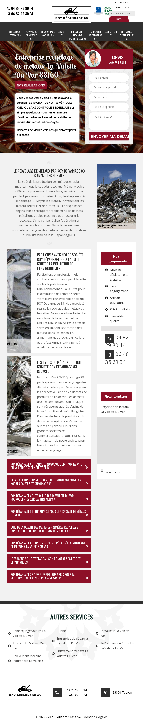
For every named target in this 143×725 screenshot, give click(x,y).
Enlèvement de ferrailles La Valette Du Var (117, 645)
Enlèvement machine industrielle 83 (77, 35)
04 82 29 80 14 (21, 8)
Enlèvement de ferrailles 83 (127, 35)
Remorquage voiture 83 (48, 34)
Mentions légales (95, 717)
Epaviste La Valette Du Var (28, 645)
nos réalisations (31, 85)
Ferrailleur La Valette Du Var (117, 633)
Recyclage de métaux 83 (31, 35)
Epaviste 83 (62, 34)
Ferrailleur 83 (111, 34)
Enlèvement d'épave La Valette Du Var (72, 653)
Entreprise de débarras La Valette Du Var (72, 640)
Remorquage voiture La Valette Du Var (29, 633)
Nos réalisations (118, 21)
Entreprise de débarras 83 (95, 35)
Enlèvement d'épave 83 (15, 34)
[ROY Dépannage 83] (71, 14)
